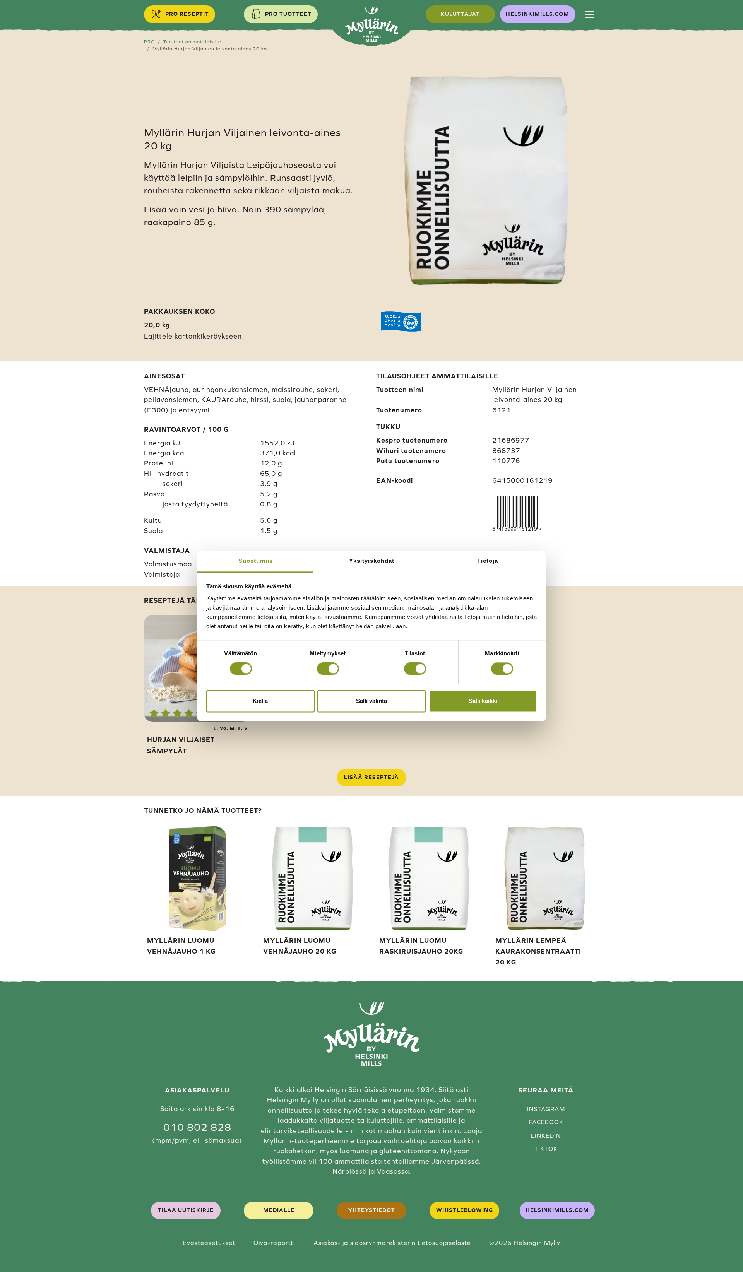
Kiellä (260, 701)
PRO (149, 41)
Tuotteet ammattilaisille (192, 41)
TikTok (546, 1148)
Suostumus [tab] (255, 560)
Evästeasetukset (209, 1242)
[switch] (328, 669)
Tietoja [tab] (487, 560)
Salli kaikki (483, 701)
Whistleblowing (464, 1210)
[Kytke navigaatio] (589, 14)
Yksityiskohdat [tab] (371, 560)
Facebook (546, 1122)
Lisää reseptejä (371, 777)
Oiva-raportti (274, 1242)
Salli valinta (371, 701)
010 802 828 (197, 1127)
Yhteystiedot (371, 1210)
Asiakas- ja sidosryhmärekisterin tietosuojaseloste (392, 1242)
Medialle (278, 1210)
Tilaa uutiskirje (186, 1210)
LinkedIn (546, 1135)
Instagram (546, 1109)
